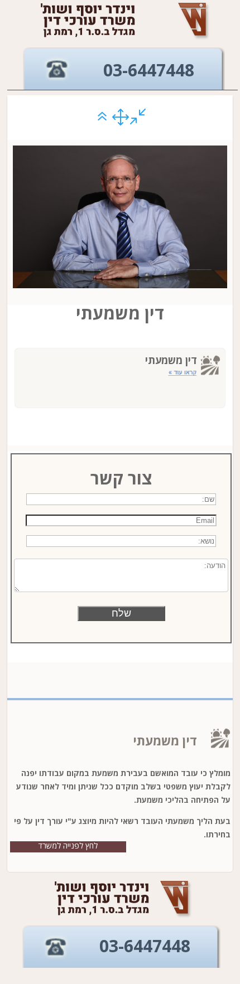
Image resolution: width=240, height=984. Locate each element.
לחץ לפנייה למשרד (68, 845)
